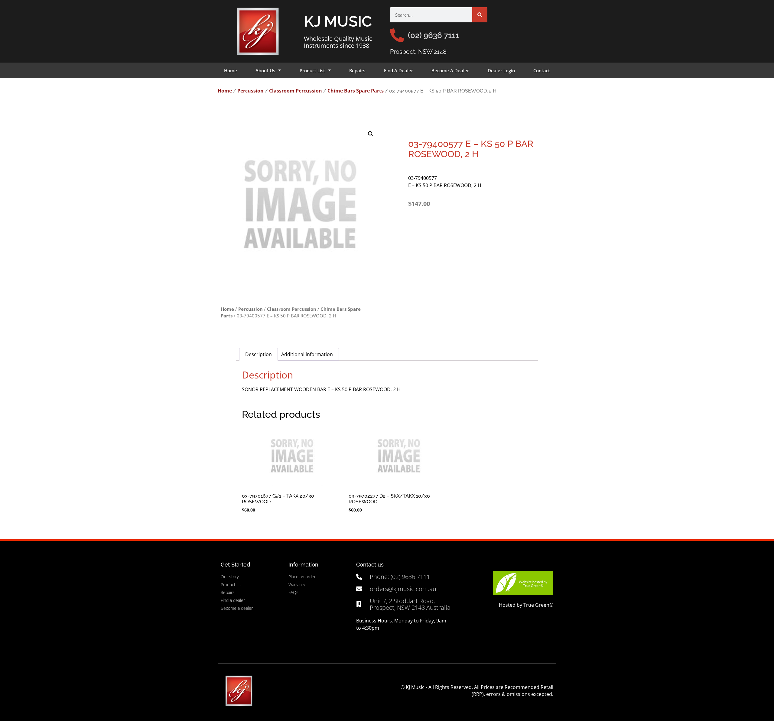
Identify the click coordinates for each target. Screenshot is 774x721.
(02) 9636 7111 (433, 35)
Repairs (357, 70)
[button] (370, 133)
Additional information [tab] (307, 354)
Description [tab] (258, 354)
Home (230, 70)
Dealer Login (501, 70)
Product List (312, 70)
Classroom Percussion (295, 90)
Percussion (250, 90)
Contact (541, 70)
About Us (265, 70)
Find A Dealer (398, 70)
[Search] (479, 14)
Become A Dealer (450, 70)
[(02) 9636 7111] (397, 35)
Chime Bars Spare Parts (355, 90)
